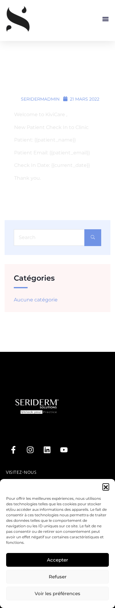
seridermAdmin (39, 99)
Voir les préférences (57, 593)
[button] (106, 487)
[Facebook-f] (13, 449)
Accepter (57, 560)
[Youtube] (64, 449)
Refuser (58, 577)
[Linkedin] (47, 449)
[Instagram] (30, 449)
